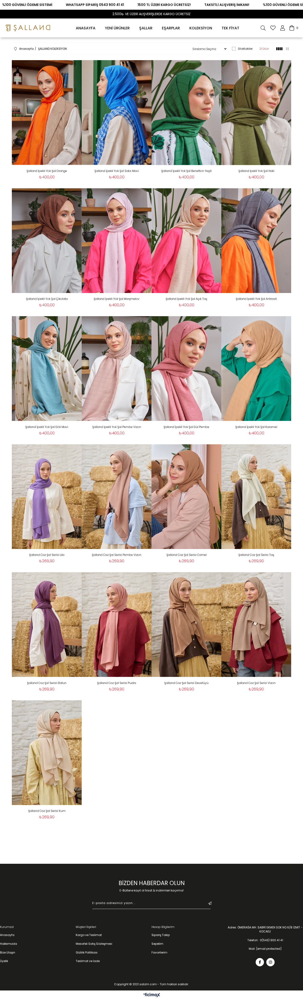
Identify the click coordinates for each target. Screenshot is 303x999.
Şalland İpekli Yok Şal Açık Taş (186, 299)
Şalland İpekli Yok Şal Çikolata (47, 299)
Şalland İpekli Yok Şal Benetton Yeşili (186, 171)
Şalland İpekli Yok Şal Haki (256, 171)
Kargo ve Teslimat (89, 935)
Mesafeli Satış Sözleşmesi (94, 944)
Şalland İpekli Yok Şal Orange (47, 171)
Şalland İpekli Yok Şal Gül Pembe (186, 427)
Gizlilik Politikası (87, 952)
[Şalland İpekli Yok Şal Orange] (47, 112)
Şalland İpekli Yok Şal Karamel (256, 427)
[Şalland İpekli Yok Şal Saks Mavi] (117, 112)
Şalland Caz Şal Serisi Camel (186, 555)
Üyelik (4, 961)
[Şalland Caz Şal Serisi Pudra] (117, 624)
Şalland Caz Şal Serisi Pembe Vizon (116, 555)
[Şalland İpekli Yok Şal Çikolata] (47, 240)
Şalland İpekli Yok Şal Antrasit (256, 299)
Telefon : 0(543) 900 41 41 (265, 940)
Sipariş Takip (161, 935)
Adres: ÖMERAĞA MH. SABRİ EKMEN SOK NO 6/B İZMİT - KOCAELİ (265, 929)
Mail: (265, 949)
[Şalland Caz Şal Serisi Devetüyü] (186, 624)
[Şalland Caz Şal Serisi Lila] (47, 496)
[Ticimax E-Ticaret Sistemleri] (151, 995)
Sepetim (157, 944)
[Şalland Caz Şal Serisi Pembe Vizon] (117, 496)
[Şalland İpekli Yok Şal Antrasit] (256, 240)
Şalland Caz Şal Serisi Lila (46, 555)
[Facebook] (260, 962)
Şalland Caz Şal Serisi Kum (47, 811)
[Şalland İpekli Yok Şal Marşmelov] (117, 240)
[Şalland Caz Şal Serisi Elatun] (47, 624)
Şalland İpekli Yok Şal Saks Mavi (116, 171)
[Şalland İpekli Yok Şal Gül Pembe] (186, 368)
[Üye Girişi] (282, 28)
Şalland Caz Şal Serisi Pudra (116, 683)
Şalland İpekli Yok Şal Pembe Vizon (116, 427)
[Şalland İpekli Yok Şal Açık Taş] (186, 240)
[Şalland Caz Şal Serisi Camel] (186, 496)
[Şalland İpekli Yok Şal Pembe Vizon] (117, 368)
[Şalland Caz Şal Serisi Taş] (256, 496)
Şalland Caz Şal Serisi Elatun (47, 683)
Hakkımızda (8, 944)
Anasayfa (7, 935)
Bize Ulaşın (7, 952)
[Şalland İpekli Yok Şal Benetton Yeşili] (186, 112)
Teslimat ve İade (88, 961)
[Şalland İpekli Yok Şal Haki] (256, 112)
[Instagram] (270, 962)
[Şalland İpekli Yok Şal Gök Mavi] (47, 368)
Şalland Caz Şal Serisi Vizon (256, 683)
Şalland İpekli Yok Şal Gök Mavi (46, 427)
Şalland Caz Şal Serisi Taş (256, 555)
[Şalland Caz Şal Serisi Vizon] (256, 624)
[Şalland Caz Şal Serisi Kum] (47, 752)
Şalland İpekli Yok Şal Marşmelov (116, 299)
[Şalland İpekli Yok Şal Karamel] (256, 368)
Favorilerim (159, 952)
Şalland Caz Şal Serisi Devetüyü (186, 683)
